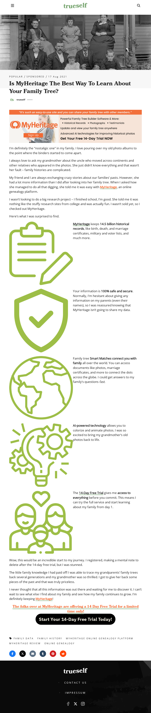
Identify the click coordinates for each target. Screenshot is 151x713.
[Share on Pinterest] (53, 653)
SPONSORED (36, 76)
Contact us (75, 682)
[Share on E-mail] (32, 653)
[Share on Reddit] (63, 653)
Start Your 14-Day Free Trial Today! (75, 619)
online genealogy (59, 643)
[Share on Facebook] (12, 653)
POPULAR (16, 76)
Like (68, 704)
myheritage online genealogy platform (100, 638)
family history (49, 638)
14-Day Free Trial (91, 493)
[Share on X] (22, 653)
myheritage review (25, 643)
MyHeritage (108, 187)
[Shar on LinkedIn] (43, 653)
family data (24, 638)
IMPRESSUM (75, 692)
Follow (75, 704)
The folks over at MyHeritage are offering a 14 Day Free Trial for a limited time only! (76, 609)
